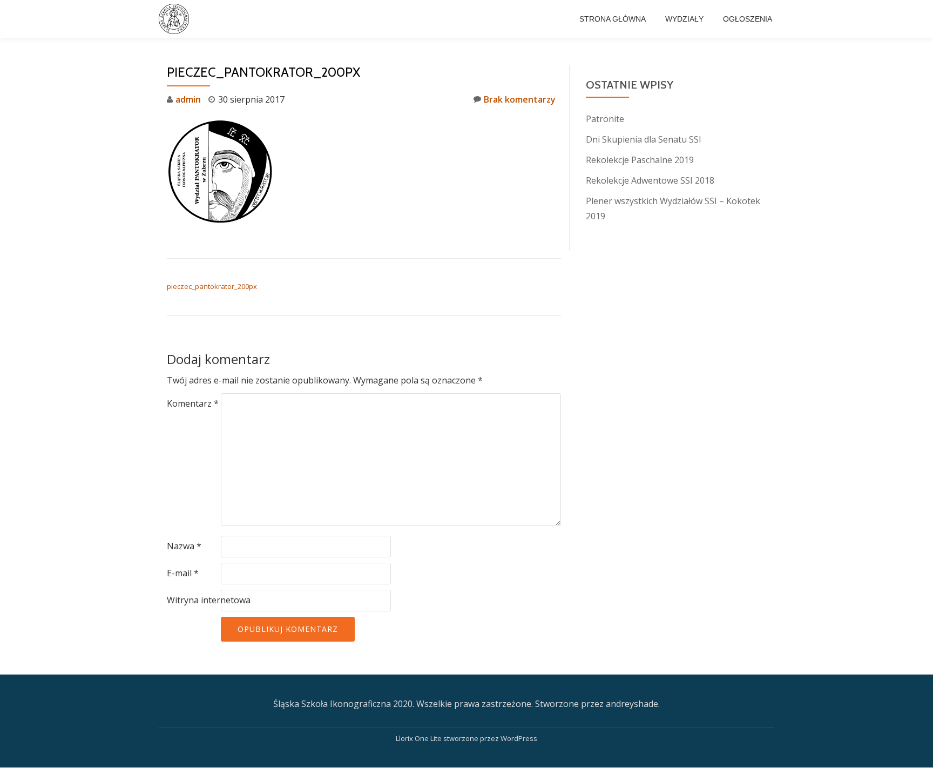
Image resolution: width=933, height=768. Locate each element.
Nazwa (184, 546)
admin (188, 99)
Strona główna (612, 19)
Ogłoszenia (747, 19)
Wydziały (684, 19)
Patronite (605, 119)
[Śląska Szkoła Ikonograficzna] (176, 19)
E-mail (183, 573)
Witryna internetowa (209, 600)
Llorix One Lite (419, 738)
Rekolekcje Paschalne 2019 (640, 160)
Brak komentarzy (520, 99)
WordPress (519, 738)
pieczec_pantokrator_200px (212, 286)
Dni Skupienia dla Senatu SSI (643, 139)
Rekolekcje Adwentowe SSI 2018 (650, 180)
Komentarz (193, 403)
